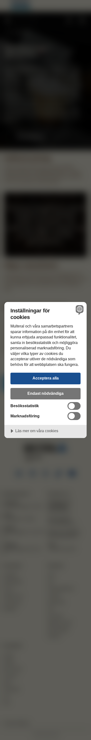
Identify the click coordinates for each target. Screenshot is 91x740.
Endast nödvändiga (45, 393)
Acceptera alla (46, 378)
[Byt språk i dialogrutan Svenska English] (79, 309)
